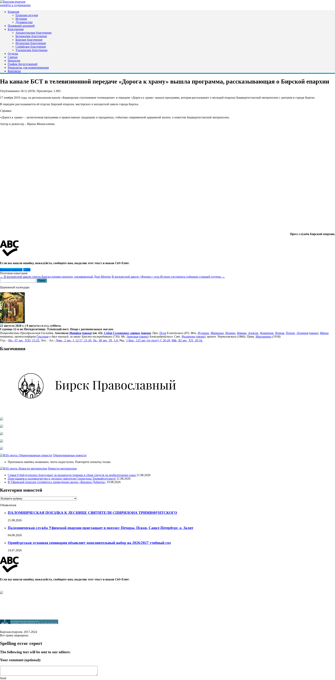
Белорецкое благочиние (31, 36)
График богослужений (22, 64)
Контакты (14, 71)
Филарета (188, 336)
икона (87, 333)
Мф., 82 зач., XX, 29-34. (187, 340)
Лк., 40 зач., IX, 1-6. (106, 340)
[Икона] (12, 322)
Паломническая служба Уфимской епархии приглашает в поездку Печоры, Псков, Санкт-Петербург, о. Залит (100, 528)
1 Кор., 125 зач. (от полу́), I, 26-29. (148, 340)
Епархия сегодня (27, 15)
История (21, 18)
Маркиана (217, 333)
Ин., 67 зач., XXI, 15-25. (24, 340)
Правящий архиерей (21, 25)
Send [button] (3, 678)
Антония (132, 336)
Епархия (13, 11)
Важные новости (11, 269)
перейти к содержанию (15, 5)
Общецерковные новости (69, 455)
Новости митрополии (62, 468)
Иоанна (230, 333)
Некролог (14, 60)
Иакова (241, 333)
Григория (42, 336)
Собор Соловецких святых (122, 333)
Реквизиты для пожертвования (28, 67)
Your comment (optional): (20, 660)
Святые (13, 57)
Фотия (279, 333)
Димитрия (266, 333)
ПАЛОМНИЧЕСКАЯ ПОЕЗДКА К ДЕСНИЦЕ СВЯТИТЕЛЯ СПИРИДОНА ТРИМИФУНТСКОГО (92, 513)
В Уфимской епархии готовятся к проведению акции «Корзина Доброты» (57, 482)
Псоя (162, 333)
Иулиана (203, 333)
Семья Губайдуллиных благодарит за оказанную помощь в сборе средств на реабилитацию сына (72, 475)
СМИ (26, 269)
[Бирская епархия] (12, 1)
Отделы (13, 53)
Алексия (253, 333)
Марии (324, 333)
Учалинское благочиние (31, 50)
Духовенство (24, 22)
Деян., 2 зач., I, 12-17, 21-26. (73, 340)
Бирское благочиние (29, 39)
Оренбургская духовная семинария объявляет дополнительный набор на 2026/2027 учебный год (89, 543)
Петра (290, 333)
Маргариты (263, 336)
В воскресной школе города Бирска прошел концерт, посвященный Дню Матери (55, 276)
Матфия (75, 333)
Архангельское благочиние (34, 32)
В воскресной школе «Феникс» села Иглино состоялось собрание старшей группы (168, 276)
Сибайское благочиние (31, 46)
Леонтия (302, 333)
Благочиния (15, 29)
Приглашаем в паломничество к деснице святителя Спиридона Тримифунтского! (62, 478)
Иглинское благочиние (31, 43)
